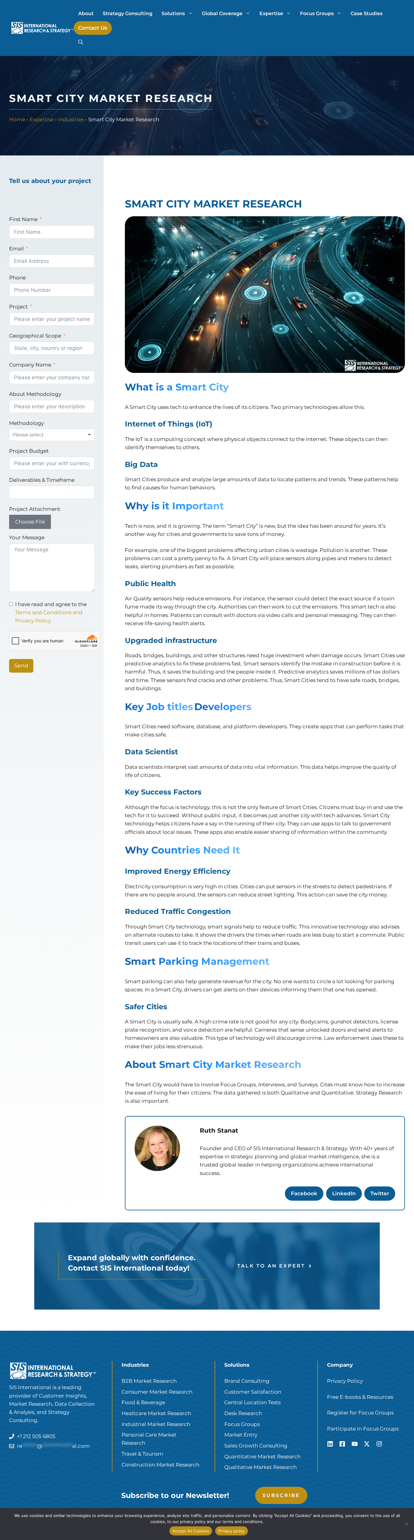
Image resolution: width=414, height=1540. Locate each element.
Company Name (30, 365)
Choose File (30, 522)
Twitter (379, 1193)
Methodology (26, 423)
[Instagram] (379, 1444)
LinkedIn (344, 1193)
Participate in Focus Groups (363, 1429)
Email (16, 249)
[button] (81, 42)
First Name (23, 219)
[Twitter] (367, 1444)
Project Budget (29, 451)
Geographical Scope (35, 336)
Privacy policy (231, 1531)
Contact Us (92, 28)
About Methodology (35, 394)
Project (18, 307)
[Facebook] (342, 1444)
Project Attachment (34, 509)
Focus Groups (317, 13)
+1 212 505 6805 (36, 1436)
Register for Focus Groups (360, 1413)
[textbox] (35, 435)
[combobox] (52, 435)
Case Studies (366, 13)
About (86, 13)
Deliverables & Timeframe (42, 480)
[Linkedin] (330, 1444)
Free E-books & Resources (360, 1397)
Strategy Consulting (127, 13)
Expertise (271, 13)
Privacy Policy (345, 1381)
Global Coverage (222, 13)
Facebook (304, 1193)
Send (21, 665)
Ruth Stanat (219, 1130)
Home (17, 119)
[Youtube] (355, 1444)
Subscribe (281, 1495)
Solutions (173, 13)
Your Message (27, 537)
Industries (71, 119)
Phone (17, 278)
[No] (406, 1524)
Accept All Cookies (190, 1531)
